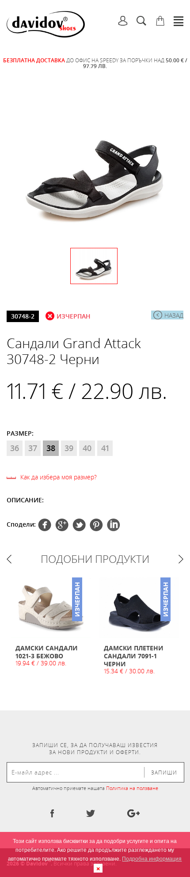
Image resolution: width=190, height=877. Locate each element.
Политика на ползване (132, 788)
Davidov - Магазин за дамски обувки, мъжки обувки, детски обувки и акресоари (46, 24)
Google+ (96, 525)
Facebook (44, 525)
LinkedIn (113, 525)
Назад (173, 315)
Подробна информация (152, 858)
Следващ (181, 559)
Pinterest (79, 525)
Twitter (61, 525)
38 (50, 448)
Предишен (9, 559)
